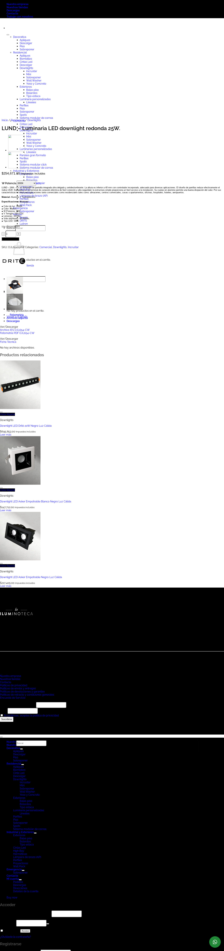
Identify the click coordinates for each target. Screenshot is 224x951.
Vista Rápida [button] (7, 414)
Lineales (31, 152)
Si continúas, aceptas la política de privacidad (31, 715)
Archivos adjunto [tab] (17, 318)
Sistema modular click (33, 164)
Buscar (11, 228)
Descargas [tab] (13, 321)
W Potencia (9, 183)
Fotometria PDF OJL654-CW (17, 333)
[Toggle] (22, 764)
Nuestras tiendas (17, 7)
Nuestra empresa (17, 4)
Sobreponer (33, 139)
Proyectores (20, 863)
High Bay (25, 189)
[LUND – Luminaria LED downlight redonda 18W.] (16, 167)
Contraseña (7, 922)
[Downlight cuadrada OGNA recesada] (16, 150)
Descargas (13, 10)
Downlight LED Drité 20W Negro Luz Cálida (26, 425)
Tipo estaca (27, 807)
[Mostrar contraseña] (47, 923)
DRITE (23, 220)
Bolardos (31, 180)
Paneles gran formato (33, 155)
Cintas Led (26, 124)
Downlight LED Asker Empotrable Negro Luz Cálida (31, 577)
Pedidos (18, 881)
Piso (15, 757)
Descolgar (19, 754)
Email (3, 710)
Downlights (34, 120)
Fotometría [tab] (17, 314)
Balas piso (32, 177)
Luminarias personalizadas (36, 149)
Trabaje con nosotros (20, 16)
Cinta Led (18, 773)
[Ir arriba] (1, 737)
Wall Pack (26, 205)
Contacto (12, 13)
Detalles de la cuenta (25, 891)
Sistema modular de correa (36, 167)
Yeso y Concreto (36, 145)
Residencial (17, 120)
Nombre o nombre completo (17, 704)
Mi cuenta (13, 878)
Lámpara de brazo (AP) (27, 857)
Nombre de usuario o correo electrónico (25, 913)
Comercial (45, 247)
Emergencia (20, 208)
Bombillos (19, 769)
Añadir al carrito (10, 239)
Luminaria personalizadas (28, 810)
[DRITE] (14, 272)
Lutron (24, 223)
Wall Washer (33, 142)
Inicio (5, 120)
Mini (28, 136)
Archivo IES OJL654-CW (15, 329)
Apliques (18, 766)
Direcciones (20, 888)
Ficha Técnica (8, 341)
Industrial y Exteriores (26, 170)
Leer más (5, 434)
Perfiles (24, 198)
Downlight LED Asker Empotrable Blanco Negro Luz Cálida (35, 501)
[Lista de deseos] (1, 412)
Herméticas (27, 192)
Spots (16, 825)
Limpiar (40, 183)
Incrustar (31, 133)
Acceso (25, 931)
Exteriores (19, 797)
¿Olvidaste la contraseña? (15, 936)
